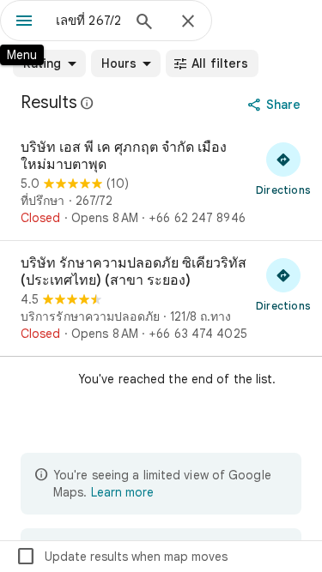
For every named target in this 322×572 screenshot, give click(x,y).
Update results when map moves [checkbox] (121, 556)
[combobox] (88, 20)
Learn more (122, 492)
